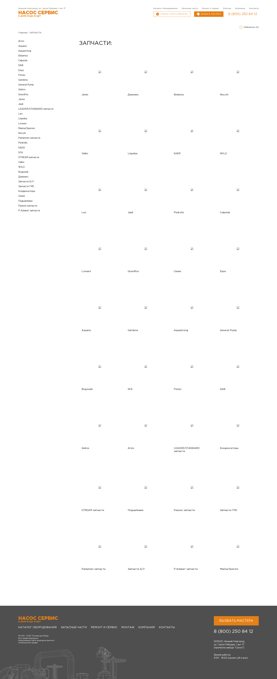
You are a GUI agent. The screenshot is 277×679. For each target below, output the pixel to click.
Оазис (21, 196)
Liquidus (22, 119)
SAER (21, 148)
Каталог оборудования (165, 8)
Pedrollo (22, 143)
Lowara (22, 124)
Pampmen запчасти (29, 138)
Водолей (23, 172)
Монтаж (227, 8)
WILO (21, 167)
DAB (20, 65)
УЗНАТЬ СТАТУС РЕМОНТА (174, 14)
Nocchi (22, 133)
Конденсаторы (26, 191)
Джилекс (23, 177)
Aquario (22, 46)
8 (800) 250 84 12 (242, 14)
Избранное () (251, 27)
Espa (21, 70)
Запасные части (189, 8)
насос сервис (38, 14)
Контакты (254, 8)
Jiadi (20, 104)
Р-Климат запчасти (29, 211)
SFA (20, 153)
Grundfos (23, 95)
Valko (21, 162)
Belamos (23, 56)
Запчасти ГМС (26, 186)
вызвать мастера (211, 14)
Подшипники (25, 201)
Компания (240, 8)
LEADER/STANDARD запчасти (35, 109)
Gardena (23, 80)
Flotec (21, 75)
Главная (22, 33)
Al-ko (21, 41)
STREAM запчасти (28, 157)
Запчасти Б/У (26, 182)
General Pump (26, 85)
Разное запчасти (27, 206)
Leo (20, 114)
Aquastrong (24, 51)
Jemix (21, 99)
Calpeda (22, 61)
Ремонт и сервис (210, 8)
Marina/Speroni (26, 128)
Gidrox (21, 90)
